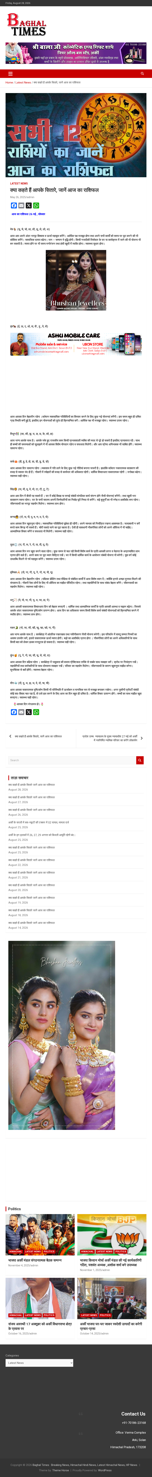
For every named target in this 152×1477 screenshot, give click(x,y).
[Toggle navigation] (10, 73)
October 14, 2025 (90, 1333)
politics (49, 1251)
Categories (12, 1355)
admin (30, 197)
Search (140, 760)
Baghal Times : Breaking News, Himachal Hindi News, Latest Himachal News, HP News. (85, 1465)
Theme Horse (60, 1470)
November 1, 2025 (90, 1270)
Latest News (19, 183)
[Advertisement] (76, 385)
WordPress (105, 1470)
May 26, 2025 (18, 197)
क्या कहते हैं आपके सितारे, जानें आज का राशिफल (38, 736)
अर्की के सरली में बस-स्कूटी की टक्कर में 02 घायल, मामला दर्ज (38, 822)
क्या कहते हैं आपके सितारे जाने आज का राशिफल (31, 847)
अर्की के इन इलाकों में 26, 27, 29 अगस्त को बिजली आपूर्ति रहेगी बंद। (42, 835)
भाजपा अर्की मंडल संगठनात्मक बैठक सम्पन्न (35, 1260)
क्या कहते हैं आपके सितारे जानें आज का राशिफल (31, 785)
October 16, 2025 (18, 1333)
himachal (15, 1251)
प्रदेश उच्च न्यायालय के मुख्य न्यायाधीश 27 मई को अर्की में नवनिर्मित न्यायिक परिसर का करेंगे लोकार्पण (109, 738)
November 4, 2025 (19, 1265)
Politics (14, 1209)
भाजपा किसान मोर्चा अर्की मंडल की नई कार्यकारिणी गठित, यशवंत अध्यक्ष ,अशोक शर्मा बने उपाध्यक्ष (110, 1262)
